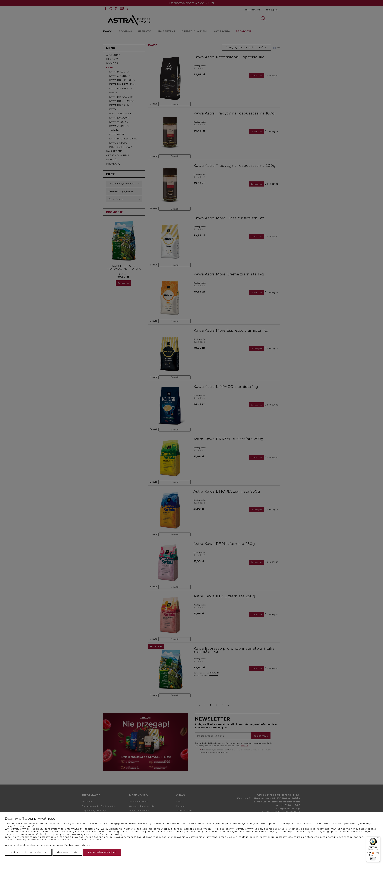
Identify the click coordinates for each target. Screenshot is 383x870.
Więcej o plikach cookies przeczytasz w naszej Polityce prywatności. (48, 845)
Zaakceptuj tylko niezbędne (28, 852)
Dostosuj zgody (67, 852)
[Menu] (378, 838)
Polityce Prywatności (89, 839)
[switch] (373, 858)
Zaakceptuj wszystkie (102, 852)
